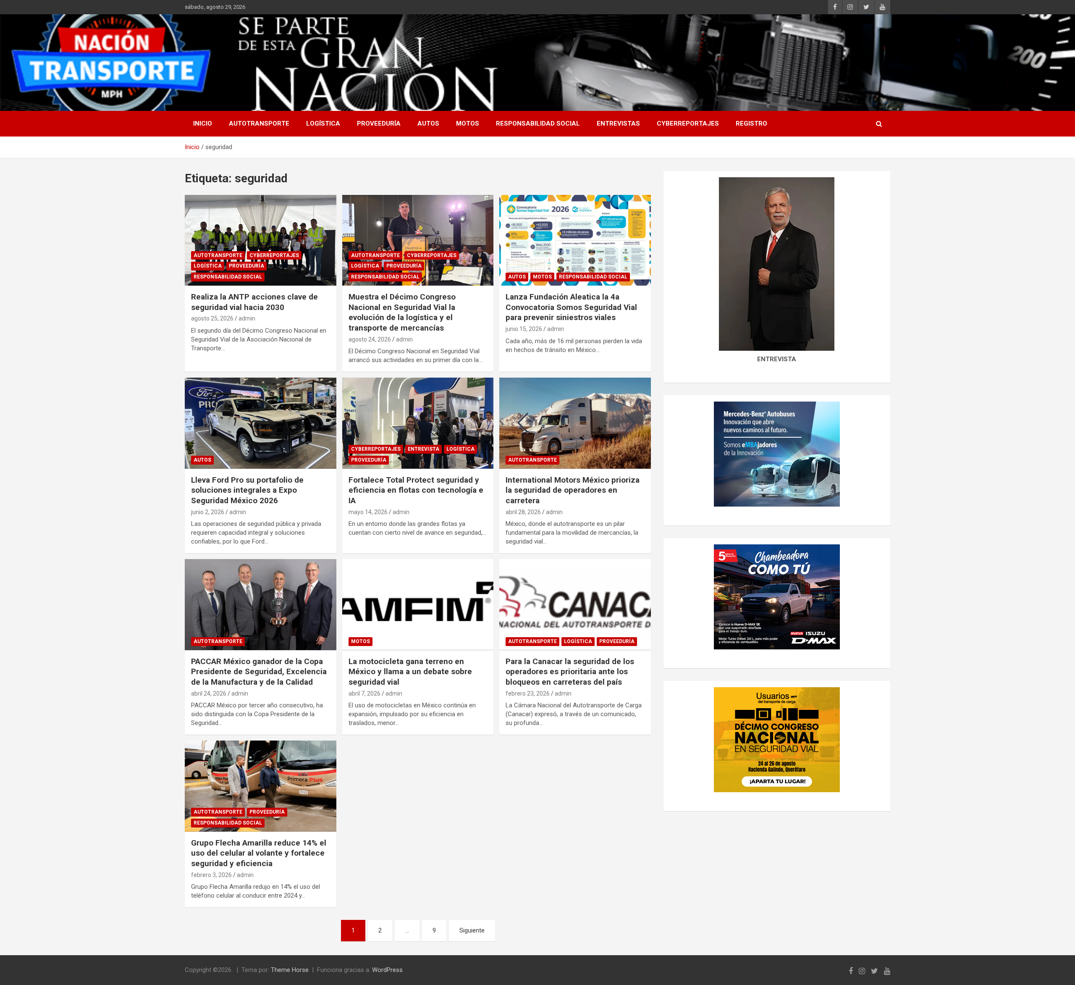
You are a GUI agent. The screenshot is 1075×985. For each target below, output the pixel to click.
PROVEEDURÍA (379, 123)
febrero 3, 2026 (211, 875)
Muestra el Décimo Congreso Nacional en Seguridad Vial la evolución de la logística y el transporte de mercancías (402, 312)
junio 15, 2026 (524, 329)
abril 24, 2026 (208, 693)
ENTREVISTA (423, 449)
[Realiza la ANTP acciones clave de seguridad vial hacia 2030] (260, 240)
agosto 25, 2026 (212, 318)
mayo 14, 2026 (368, 512)
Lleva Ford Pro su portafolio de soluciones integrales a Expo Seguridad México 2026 (247, 490)
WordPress (387, 970)
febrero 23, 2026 (528, 693)
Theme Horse (290, 970)
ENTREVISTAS (618, 123)
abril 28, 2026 (523, 512)
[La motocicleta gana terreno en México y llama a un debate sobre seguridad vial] (418, 605)
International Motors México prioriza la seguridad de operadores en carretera (573, 490)
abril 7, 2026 (364, 693)
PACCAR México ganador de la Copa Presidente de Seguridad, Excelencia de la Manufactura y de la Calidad (259, 672)
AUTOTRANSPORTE (259, 123)
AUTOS (428, 123)
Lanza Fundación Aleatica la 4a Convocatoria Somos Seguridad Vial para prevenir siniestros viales (571, 307)
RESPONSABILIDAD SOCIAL (538, 123)
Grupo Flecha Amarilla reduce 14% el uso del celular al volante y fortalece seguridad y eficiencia (258, 853)
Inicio (202, 123)
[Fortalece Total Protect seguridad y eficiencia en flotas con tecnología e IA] (418, 423)
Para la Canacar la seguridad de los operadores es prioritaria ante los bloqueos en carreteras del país (570, 672)
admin (247, 318)
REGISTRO (751, 123)
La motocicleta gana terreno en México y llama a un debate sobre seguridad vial (410, 672)
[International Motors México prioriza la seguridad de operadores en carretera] (575, 423)
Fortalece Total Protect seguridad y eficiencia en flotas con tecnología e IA (416, 490)
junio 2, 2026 (207, 512)
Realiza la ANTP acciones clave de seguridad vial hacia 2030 (254, 302)
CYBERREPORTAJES (688, 123)
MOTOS (467, 123)
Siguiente (472, 930)
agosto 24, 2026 (370, 339)
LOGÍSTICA (323, 123)
